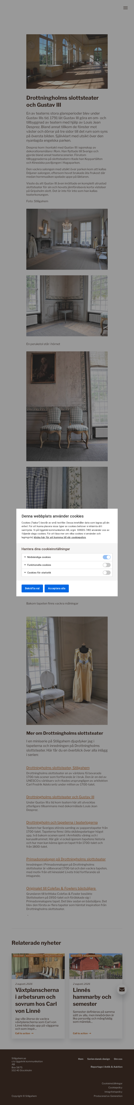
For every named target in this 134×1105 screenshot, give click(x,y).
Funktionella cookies (39, 565)
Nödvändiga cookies (39, 557)
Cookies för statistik (39, 572)
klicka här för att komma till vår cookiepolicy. (60, 537)
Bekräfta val (32, 588)
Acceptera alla (56, 588)
